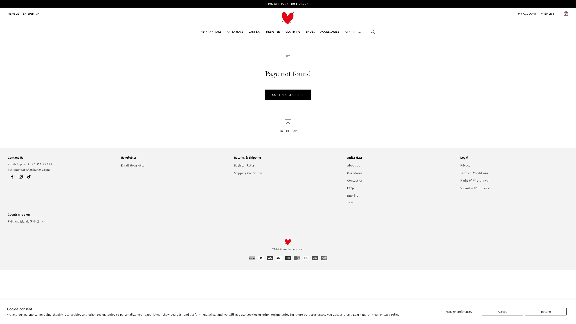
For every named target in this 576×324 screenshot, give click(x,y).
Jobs (350, 203)
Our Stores (354, 173)
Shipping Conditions (248, 173)
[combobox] (360, 32)
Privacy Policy (389, 314)
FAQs (350, 188)
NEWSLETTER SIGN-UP (23, 13)
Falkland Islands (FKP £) (23, 221)
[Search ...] (373, 32)
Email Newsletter (133, 165)
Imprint (352, 195)
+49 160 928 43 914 (38, 164)
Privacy (465, 165)
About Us (353, 165)
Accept (502, 311)
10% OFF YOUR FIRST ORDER (288, 3)
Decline (546, 311)
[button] (211, 31)
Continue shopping (288, 95)
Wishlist (548, 13)
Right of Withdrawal (474, 180)
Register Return (245, 165)
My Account (527, 13)
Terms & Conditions (474, 173)
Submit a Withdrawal (475, 188)
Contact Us (354, 180)
